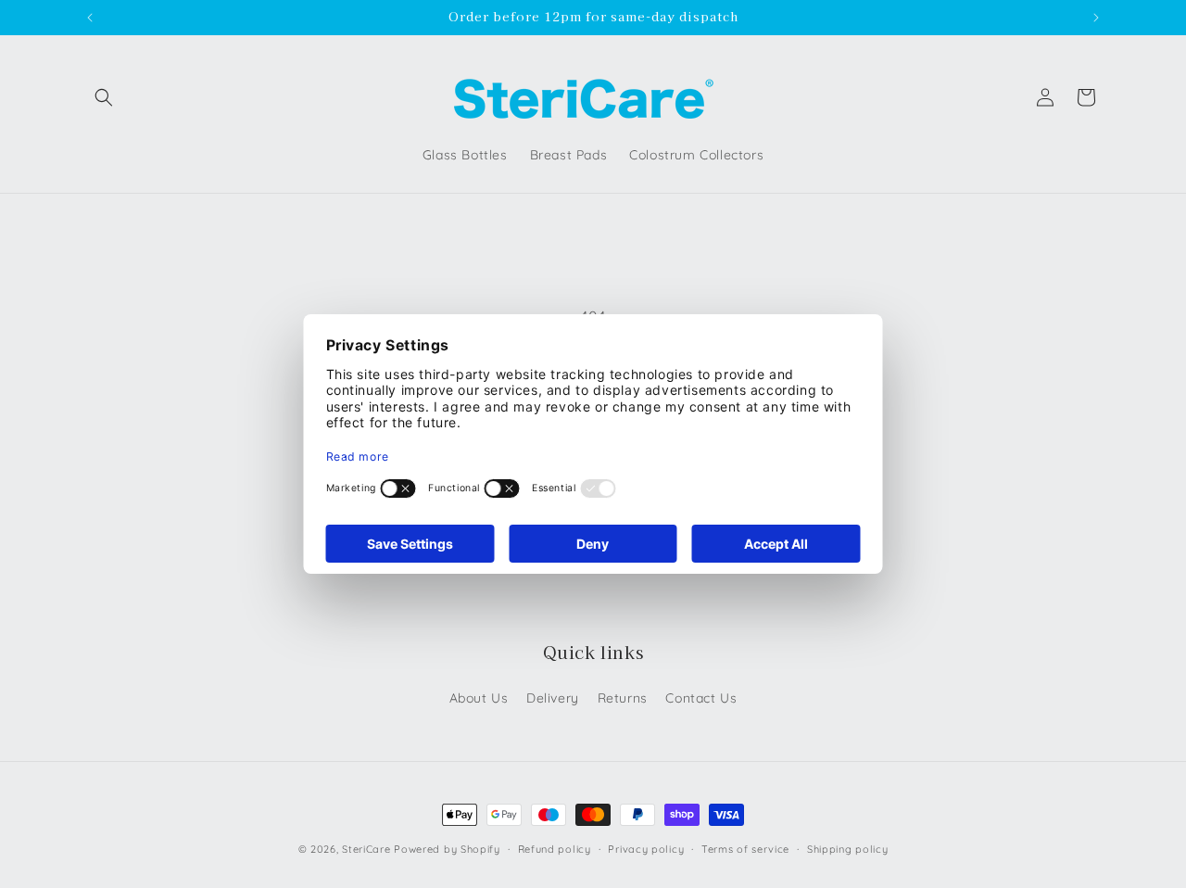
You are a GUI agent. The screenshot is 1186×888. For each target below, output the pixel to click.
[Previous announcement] (89, 17)
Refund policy (554, 849)
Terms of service (745, 849)
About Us (479, 698)
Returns (623, 698)
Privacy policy (646, 849)
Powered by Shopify (447, 849)
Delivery (552, 698)
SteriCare (366, 849)
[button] (103, 97)
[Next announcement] (1096, 17)
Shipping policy (848, 849)
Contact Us (701, 698)
